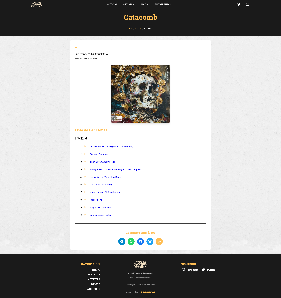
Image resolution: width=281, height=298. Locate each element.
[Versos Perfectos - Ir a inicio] (36, 4)
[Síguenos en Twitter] (239, 4)
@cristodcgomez (148, 292)
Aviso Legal (130, 285)
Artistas (128, 4)
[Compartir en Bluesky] (149, 241)
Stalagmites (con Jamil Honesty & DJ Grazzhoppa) (115, 169)
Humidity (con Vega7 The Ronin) (106, 176)
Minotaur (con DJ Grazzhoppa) (105, 192)
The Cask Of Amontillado (102, 161)
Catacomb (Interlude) (101, 184)
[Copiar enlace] (159, 241)
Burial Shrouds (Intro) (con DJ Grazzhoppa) (111, 146)
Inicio (96, 269)
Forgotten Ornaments (101, 207)
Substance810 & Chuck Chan (92, 54)
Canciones (92, 288)
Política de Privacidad (146, 285)
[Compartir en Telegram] (121, 241)
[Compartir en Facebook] (140, 241)
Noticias (112, 4)
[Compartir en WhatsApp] (131, 241)
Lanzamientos (162, 4)
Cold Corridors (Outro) (101, 214)
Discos (144, 4)
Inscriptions (96, 199)
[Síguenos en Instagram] (247, 4)
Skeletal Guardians (99, 154)
